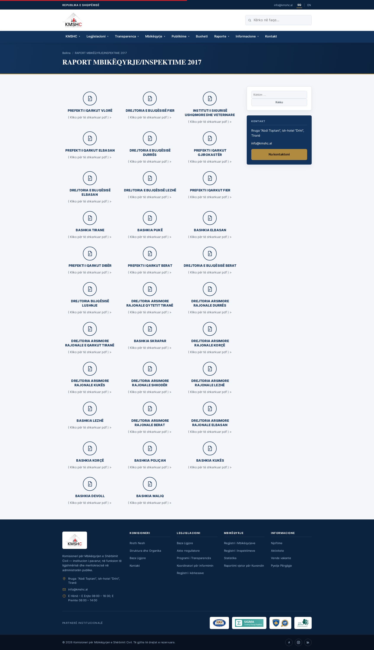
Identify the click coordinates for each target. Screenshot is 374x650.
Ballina (66, 53)
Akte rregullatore (188, 550)
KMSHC (71, 36)
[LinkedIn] (308, 642)
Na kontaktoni (279, 154)
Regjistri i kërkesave (190, 573)
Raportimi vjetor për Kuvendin (244, 565)
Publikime (179, 36)
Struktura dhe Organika (145, 550)
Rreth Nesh (137, 543)
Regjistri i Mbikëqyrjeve (239, 543)
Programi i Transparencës (194, 558)
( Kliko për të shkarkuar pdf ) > (89, 117)
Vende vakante (281, 558)
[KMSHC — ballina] (73, 20)
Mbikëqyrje (153, 36)
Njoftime (276, 543)
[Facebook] (289, 642)
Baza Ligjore (138, 558)
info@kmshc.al (283, 5)
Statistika (230, 558)
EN (309, 5)
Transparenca (125, 36)
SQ (299, 4)
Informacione (246, 36)
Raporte (220, 36)
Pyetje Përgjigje (281, 565)
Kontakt (271, 36)
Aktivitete (277, 550)
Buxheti (202, 36)
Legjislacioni (96, 36)
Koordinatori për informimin (195, 565)
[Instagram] (298, 642)
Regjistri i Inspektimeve (239, 550)
